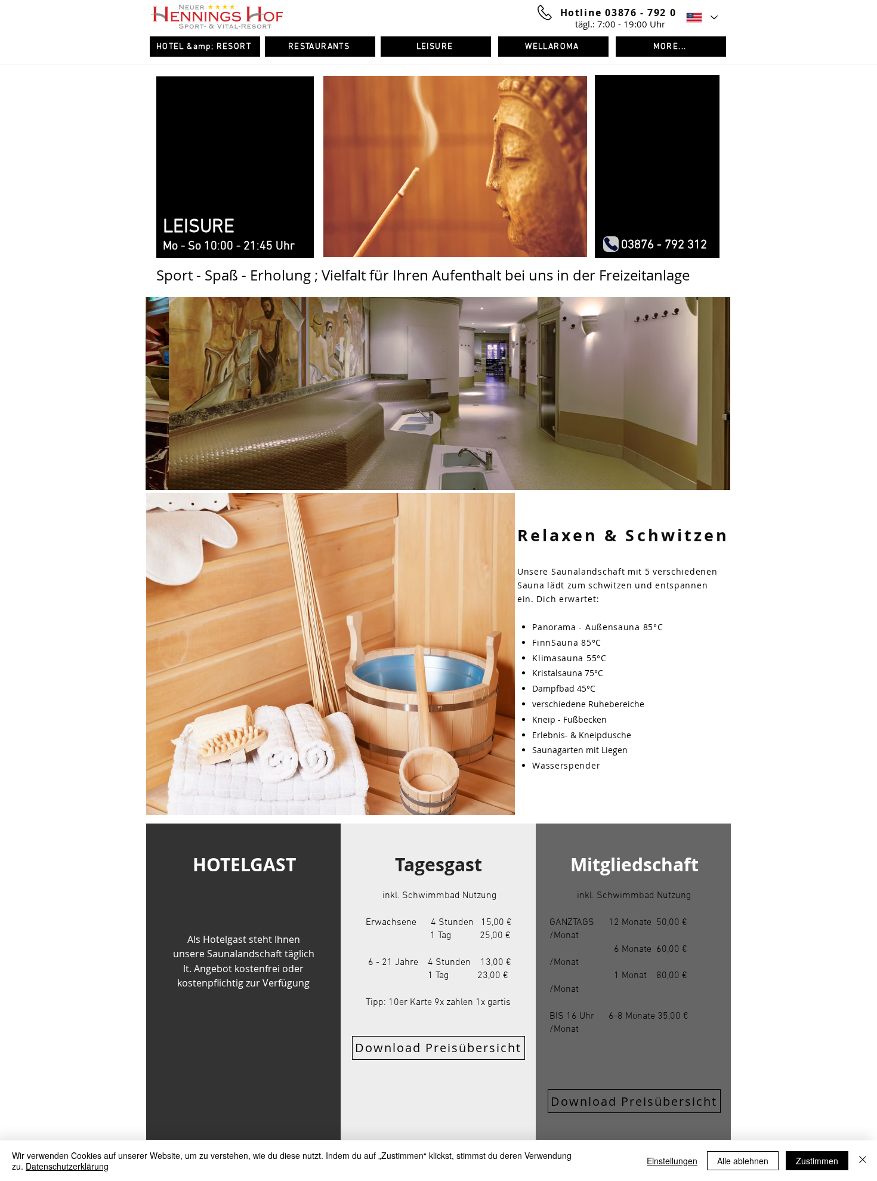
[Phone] (611, 244)
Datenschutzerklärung (67, 1166)
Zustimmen (817, 1161)
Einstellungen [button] (672, 1161)
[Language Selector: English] (701, 17)
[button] (438, 393)
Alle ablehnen (742, 1161)
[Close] (863, 1160)
